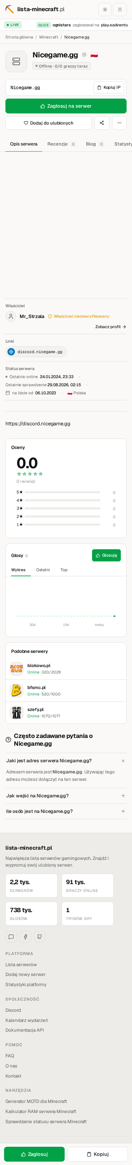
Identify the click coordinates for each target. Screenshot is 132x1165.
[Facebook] (25, 937)
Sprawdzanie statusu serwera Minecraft (46, 1121)
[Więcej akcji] (119, 123)
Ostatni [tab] (43, 570)
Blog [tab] (94, 144)
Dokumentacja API (24, 1030)
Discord (13, 1010)
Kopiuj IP (112, 87)
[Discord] (11, 937)
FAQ (9, 1056)
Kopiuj (101, 1154)
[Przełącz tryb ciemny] (105, 9)
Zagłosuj (38, 1154)
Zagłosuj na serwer (69, 106)
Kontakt (13, 1076)
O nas (11, 1066)
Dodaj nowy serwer (25, 974)
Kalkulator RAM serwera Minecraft (40, 1111)
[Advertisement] (66, 221)
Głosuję (109, 555)
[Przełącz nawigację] (120, 9)
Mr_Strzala (32, 316)
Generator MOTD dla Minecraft (36, 1101)
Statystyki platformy (25, 984)
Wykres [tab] (18, 570)
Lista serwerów (21, 964)
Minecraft (48, 37)
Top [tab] (64, 570)
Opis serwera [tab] (24, 144)
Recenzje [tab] (60, 144)
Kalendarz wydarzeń (26, 1020)
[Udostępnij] (101, 123)
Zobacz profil (107, 326)
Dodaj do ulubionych (51, 123)
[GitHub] (39, 937)
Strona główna (19, 37)
